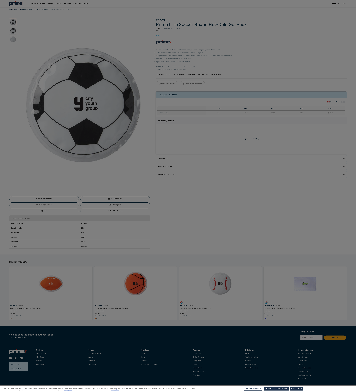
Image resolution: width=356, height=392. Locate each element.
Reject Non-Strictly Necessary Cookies (276, 388)
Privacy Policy (68, 390)
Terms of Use (115, 390)
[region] (178, 388)
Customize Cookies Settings (253, 388)
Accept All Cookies (296, 388)
